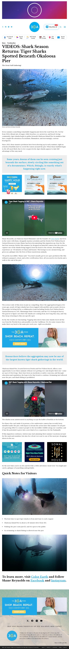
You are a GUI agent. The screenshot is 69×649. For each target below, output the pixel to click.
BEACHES (20, 626)
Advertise (54, 647)
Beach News (63, 37)
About (43, 647)
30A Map (52, 37)
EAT (35, 626)
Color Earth (54, 239)
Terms (60, 647)
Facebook (37, 580)
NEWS (14, 626)
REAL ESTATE (45, 626)
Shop (9, 626)
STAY (38, 626)
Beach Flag (21, 37)
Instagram (58, 580)
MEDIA (52, 626)
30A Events (44, 37)
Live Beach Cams (10, 37)
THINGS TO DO (28, 626)
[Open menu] (65, 27)
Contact (58, 626)
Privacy (65, 647)
